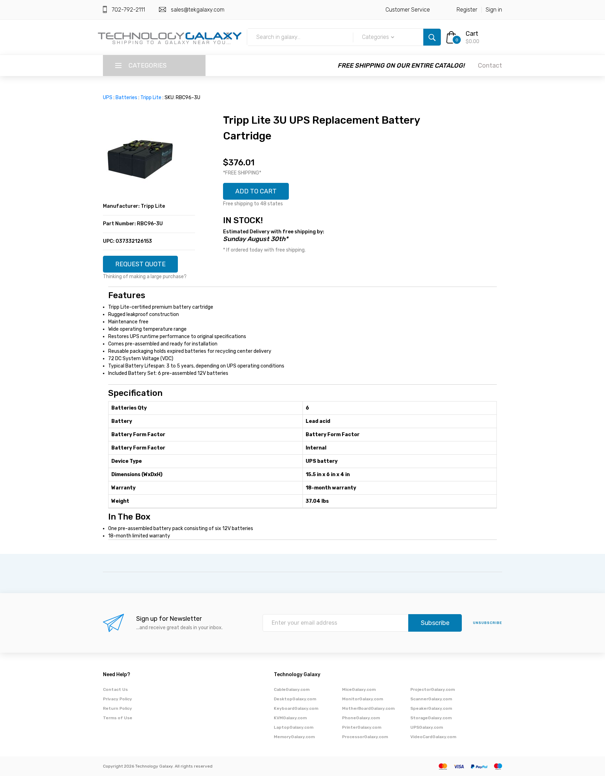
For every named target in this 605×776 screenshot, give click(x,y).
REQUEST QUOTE (140, 264)
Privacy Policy (117, 698)
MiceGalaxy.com (359, 689)
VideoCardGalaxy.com (433, 736)
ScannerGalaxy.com (431, 698)
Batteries (126, 98)
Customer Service (407, 9)
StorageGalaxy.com (431, 717)
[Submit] (432, 37)
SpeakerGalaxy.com (431, 708)
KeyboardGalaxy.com (296, 708)
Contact (490, 65)
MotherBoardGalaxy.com (368, 708)
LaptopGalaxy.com (293, 727)
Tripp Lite (150, 98)
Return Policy (117, 708)
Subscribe (435, 623)
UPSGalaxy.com (426, 727)
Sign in (494, 9)
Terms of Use (117, 717)
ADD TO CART (256, 191)
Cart (472, 33)
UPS (107, 98)
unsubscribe (487, 623)
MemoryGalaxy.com (294, 736)
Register (467, 9)
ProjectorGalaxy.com (432, 689)
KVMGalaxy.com (290, 717)
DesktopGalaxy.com (295, 698)
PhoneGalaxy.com (361, 717)
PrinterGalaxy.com (361, 727)
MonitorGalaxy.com (362, 698)
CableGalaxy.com (292, 689)
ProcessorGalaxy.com (365, 736)
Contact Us (115, 689)
